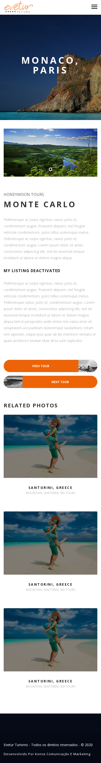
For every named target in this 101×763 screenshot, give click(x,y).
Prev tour (64, 366)
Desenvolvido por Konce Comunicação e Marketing (47, 754)
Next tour (36, 382)
